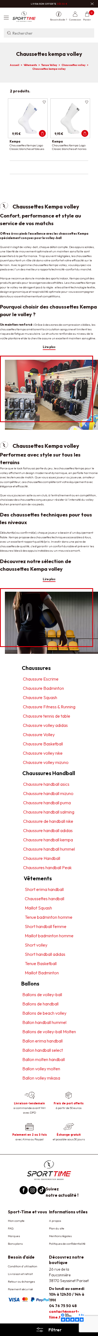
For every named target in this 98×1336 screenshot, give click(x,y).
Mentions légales (60, 1236)
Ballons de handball (40, 1003)
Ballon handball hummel (44, 1022)
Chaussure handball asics (46, 784)
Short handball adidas (45, 954)
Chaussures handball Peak (47, 867)
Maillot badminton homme (49, 935)
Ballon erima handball (42, 1041)
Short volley (36, 945)
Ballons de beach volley (44, 1013)
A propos (55, 1221)
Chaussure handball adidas (48, 830)
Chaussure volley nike (43, 753)
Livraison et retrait (20, 1274)
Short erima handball (44, 889)
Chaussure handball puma (47, 802)
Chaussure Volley (39, 734)
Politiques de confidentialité (67, 1244)
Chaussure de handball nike (48, 821)
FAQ (11, 1228)
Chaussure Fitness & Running (49, 706)
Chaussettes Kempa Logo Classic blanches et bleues (27, 147)
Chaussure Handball (41, 858)
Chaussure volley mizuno (46, 762)
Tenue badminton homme (48, 917)
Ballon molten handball (43, 1059)
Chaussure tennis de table (46, 716)
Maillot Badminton (42, 972)
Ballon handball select (42, 1050)
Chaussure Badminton (43, 688)
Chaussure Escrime (41, 679)
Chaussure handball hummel (49, 849)
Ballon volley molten (41, 1068)
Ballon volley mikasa (41, 1078)
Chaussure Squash (40, 697)
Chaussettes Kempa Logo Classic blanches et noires (69, 147)
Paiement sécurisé (20, 1289)
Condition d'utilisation (22, 1266)
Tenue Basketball (41, 963)
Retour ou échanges (21, 1281)
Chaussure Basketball (43, 743)
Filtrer (55, 1329)
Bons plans (15, 1244)
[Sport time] (49, 1169)
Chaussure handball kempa (48, 839)
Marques (14, 1236)
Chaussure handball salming (48, 812)
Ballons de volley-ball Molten (49, 1031)
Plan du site (56, 1228)
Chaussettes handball (44, 898)
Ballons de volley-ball (42, 994)
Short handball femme (45, 926)
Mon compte (16, 1221)
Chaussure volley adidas (45, 725)
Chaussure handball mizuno (48, 793)
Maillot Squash (38, 908)
